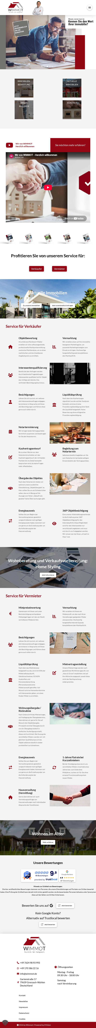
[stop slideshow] (52, 66)
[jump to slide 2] (47, 66)
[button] (89, 7)
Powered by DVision (42, 1025)
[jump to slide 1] (44, 66)
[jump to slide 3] (50, 66)
